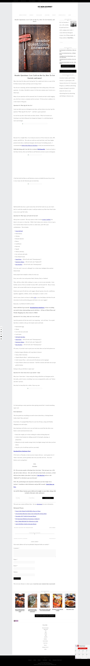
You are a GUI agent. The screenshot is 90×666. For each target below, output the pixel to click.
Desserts (45, 645)
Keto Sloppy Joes (70, 609)
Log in (55, 664)
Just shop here (41, 475)
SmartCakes (18, 259)
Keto (24, 527)
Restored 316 (50, 663)
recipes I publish (46, 219)
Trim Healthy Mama (29, 527)
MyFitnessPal (41, 149)
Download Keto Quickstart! (37, 307)
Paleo (46, 632)
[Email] (1, 336)
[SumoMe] (1, 339)
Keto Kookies (18, 264)
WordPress (52, 664)
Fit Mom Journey (45, 7)
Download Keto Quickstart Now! (22, 451)
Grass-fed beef (19, 231)
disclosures (39, 504)
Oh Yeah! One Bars (20, 337)
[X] (1, 334)
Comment (16, 548)
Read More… (71, 37)
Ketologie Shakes (19, 262)
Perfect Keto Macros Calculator (29, 145)
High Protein (46, 629)
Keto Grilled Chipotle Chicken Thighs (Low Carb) (20, 610)
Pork (45, 635)
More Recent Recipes (68, 66)
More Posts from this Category (45, 615)
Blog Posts (16, 527)
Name (15, 559)
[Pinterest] (1, 332)
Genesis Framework (47, 664)
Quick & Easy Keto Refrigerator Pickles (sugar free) (32, 610)
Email (16, 565)
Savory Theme (41, 664)
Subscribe (48, 497)
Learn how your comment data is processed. (44, 583)
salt (35, 297)
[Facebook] (1, 329)
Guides (45, 649)
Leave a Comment (52, 527)
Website (16, 572)
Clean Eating (21, 527)
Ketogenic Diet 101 (45, 647)
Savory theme (45, 663)
